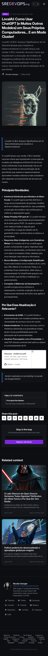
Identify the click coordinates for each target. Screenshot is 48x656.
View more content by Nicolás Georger (26, 586)
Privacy (21, 637)
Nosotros (16, 635)
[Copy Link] (9, 418)
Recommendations (29, 639)
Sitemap (42, 639)
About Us (7, 635)
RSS (8, 641)
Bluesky (36, 605)
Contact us (39, 635)
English (5, 639)
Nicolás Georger (12, 74)
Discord (33, 641)
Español (30, 637)
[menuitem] (8, 635)
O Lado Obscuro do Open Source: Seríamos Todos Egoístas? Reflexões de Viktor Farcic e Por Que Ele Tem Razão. (22, 497)
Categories (15, 639)
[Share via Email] (4, 418)
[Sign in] (38, 4)
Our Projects (27, 635)
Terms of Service (9, 637)
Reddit (40, 643)
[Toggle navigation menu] (44, 4)
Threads (23, 605)
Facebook (36, 600)
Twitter (23, 600)
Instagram (38, 610)
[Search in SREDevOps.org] (34, 4)
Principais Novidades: (15, 400)
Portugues (40, 637)
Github (16, 641)
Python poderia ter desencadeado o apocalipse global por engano (22, 549)
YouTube (25, 610)
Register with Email (24, 442)
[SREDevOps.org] (15, 4)
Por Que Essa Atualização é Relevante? (20, 404)
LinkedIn (10, 605)
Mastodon (11, 610)
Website (11, 600)
